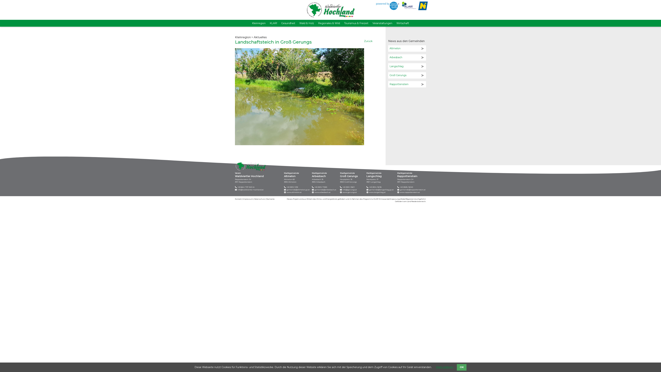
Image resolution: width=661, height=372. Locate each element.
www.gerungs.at (350, 192)
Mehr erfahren (444, 367)
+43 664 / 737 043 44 (246, 187)
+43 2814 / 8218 (375, 187)
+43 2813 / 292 (292, 187)
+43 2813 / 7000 (320, 187)
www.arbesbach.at (322, 192)
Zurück (368, 41)
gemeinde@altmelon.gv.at (298, 190)
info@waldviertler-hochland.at (251, 190)
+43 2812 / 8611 (349, 187)
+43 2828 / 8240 (406, 187)
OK (462, 367)
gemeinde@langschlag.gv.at (381, 190)
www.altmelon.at (294, 192)
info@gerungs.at (350, 190)
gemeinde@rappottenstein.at (413, 190)
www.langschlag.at (377, 192)
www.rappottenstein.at (410, 192)
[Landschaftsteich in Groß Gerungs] (299, 96)
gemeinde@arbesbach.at (325, 190)
